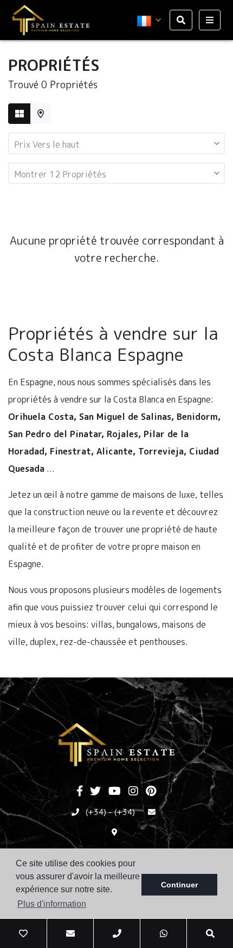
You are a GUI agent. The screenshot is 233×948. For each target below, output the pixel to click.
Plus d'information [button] (51, 904)
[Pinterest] (151, 792)
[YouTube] (114, 792)
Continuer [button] (179, 884)
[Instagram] (133, 792)
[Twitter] (95, 792)
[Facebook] (79, 792)
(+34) (96, 812)
